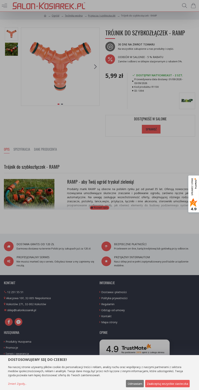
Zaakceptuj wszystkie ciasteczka (167, 384)
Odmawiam (135, 384)
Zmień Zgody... (17, 384)
